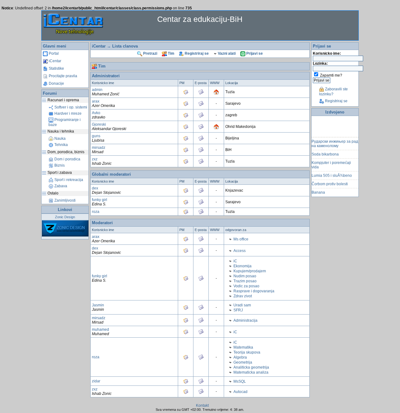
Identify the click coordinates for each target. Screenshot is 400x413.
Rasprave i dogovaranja (253, 291)
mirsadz (98, 147)
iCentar (54, 61)
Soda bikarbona (325, 152)
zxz (95, 159)
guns (96, 136)
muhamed (100, 329)
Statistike (56, 68)
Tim (170, 53)
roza (95, 211)
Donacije (56, 83)
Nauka (59, 138)
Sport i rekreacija (68, 180)
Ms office (240, 239)
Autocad (240, 392)
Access (239, 251)
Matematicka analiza (250, 372)
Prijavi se (254, 53)
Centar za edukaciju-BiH (199, 19)
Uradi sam (242, 305)
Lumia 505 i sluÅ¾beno (332, 173)
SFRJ (238, 310)
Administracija (245, 320)
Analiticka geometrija (251, 367)
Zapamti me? (331, 75)
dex (95, 188)
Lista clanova (125, 46)
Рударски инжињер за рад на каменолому (335, 141)
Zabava (60, 186)
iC (235, 261)
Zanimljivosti (64, 200)
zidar (96, 381)
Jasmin (98, 305)
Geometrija (242, 362)
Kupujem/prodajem (249, 271)
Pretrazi (149, 53)
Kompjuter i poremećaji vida (331, 163)
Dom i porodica (66, 159)
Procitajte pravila (62, 76)
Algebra (240, 357)
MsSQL (239, 381)
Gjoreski (99, 124)
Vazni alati (226, 53)
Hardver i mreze (67, 113)
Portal (53, 53)
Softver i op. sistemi (70, 107)
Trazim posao (245, 281)
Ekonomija (242, 266)
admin (97, 90)
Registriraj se (196, 53)
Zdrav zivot (242, 296)
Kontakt (202, 405)
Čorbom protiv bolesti (330, 182)
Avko (96, 113)
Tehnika (60, 145)
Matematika (243, 347)
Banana (318, 190)
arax (95, 101)
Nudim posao (244, 276)
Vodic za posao (246, 286)
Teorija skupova (246, 352)
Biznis (59, 165)
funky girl (99, 200)
